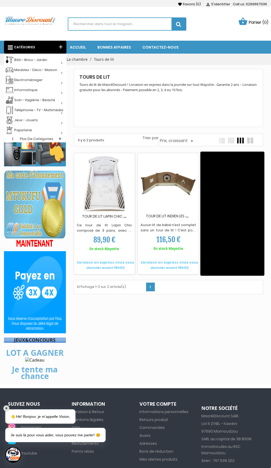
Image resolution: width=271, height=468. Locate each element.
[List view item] (222, 140)
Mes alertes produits (158, 459)
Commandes (152, 427)
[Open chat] (13, 455)
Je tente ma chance (35, 372)
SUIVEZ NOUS (24, 404)
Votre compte (157, 404)
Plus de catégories (36, 138)
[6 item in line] (231, 140)
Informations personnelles (163, 411)
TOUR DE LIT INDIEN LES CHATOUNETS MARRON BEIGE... (192, 216)
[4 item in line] (240, 140)
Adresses (148, 443)
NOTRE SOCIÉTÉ (219, 408)
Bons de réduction (156, 451)
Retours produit (153, 419)
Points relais (83, 451)
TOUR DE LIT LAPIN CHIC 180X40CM (112, 216)
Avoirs (145, 435)
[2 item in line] (250, 140)
